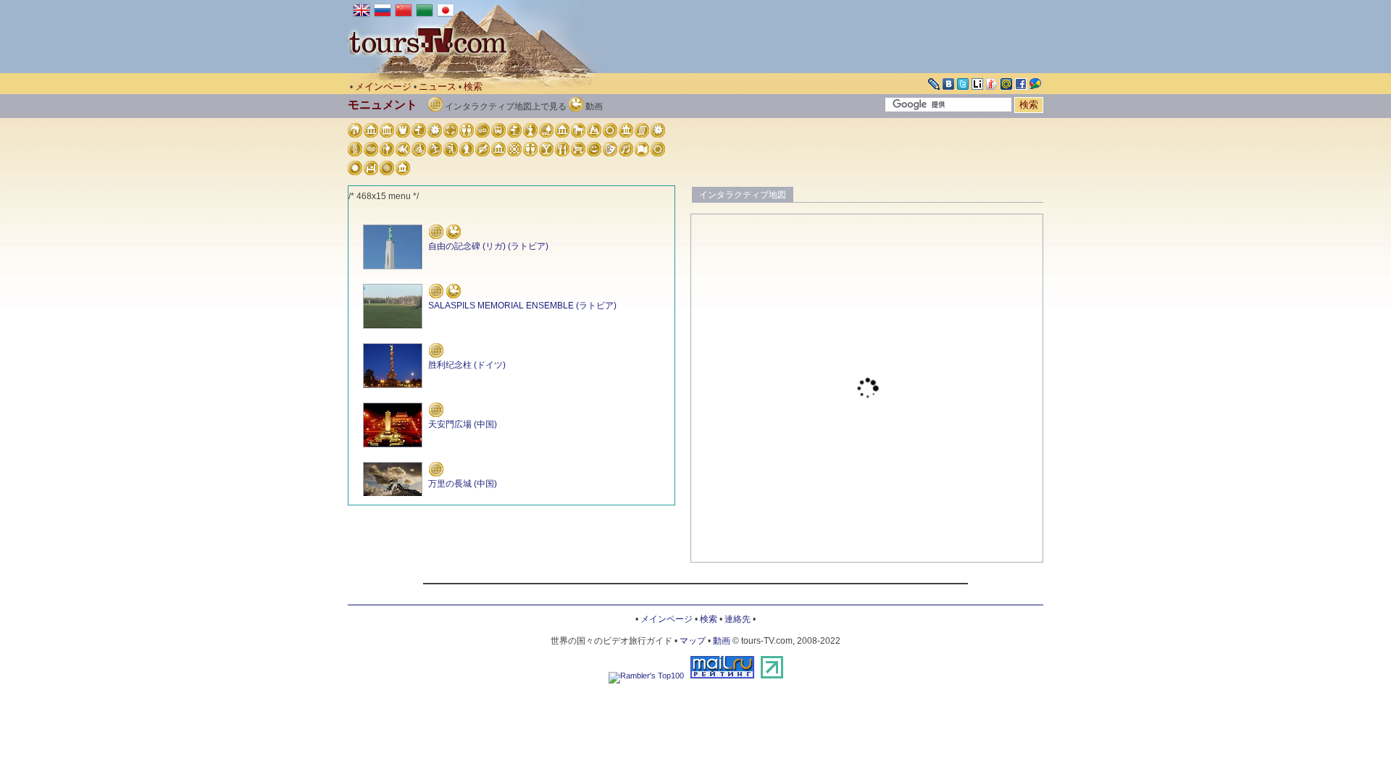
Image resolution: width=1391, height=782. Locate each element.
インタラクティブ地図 (742, 195)
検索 (473, 86)
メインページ (383, 86)
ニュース (437, 86)
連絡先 (737, 619)
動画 (721, 641)
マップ (693, 641)
